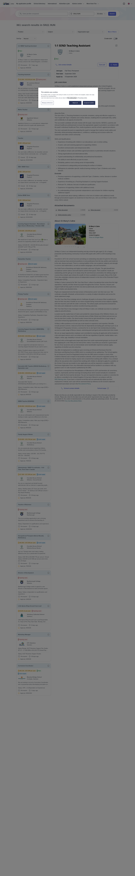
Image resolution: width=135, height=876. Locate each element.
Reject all (75, 102)
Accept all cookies (89, 102)
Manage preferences (47, 102)
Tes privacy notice (82, 97)
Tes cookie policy (72, 97)
